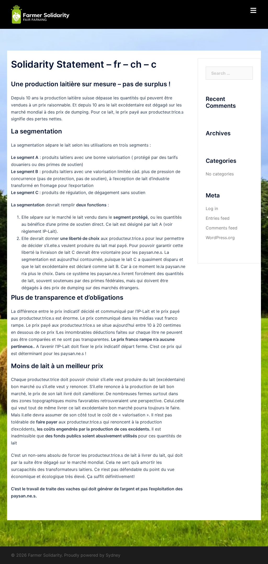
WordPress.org (220, 237)
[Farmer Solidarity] (40, 14)
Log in (212, 208)
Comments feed (221, 227)
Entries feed (218, 218)
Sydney (113, 555)
